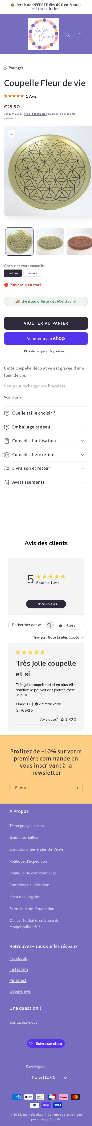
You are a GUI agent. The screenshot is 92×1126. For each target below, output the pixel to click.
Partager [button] (16, 67)
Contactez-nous (23, 1022)
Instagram (18, 969)
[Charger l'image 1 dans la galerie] (19, 241)
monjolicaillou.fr (35, 1114)
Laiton (13, 273)
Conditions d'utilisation (29, 884)
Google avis (20, 991)
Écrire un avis (46, 604)
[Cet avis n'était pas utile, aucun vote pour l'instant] (71, 719)
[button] (11, 34)
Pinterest (17, 980)
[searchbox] (26, 625)
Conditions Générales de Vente (36, 849)
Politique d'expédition (28, 861)
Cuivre (32, 273)
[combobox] (58, 637)
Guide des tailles (23, 837)
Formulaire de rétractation (31, 908)
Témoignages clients (27, 825)
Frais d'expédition (35, 113)
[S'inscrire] (76, 788)
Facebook (18, 958)
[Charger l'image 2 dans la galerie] (50, 241)
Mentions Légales (24, 896)
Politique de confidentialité (32, 873)
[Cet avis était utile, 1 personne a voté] (62, 719)
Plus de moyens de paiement (46, 351)
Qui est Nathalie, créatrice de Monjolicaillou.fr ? (34, 923)
